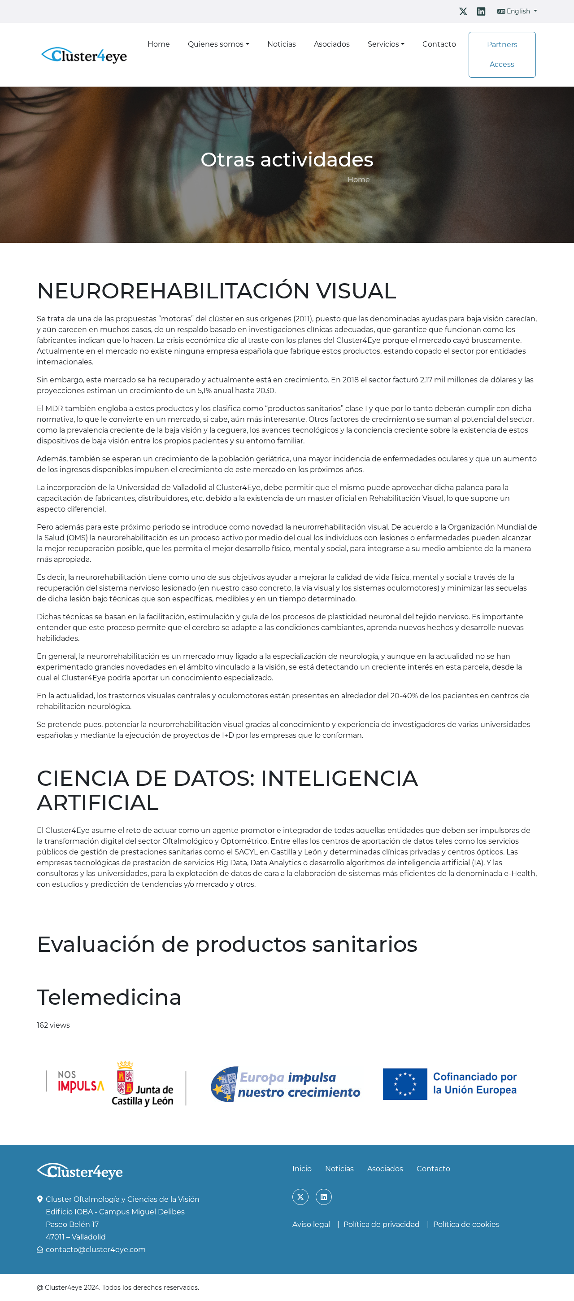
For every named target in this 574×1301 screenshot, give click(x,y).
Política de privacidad (382, 1224)
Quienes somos (216, 44)
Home (359, 179)
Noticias (339, 1169)
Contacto (433, 1169)
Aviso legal (311, 1224)
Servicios (383, 44)
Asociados (385, 1169)
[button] (517, 11)
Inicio (302, 1169)
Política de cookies (466, 1224)
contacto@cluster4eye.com (96, 1249)
